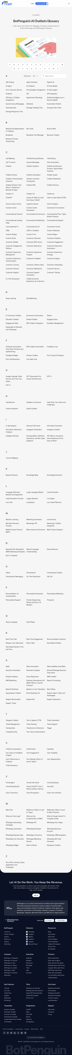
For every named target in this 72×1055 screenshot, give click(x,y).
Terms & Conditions (8, 1029)
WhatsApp (31, 932)
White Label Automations (55, 972)
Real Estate (29, 965)
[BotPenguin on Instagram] (7, 1032)
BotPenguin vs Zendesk (10, 972)
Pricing (50, 1014)
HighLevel (29, 1019)
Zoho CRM (29, 1014)
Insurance (28, 972)
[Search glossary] (43, 76)
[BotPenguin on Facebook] (4, 1032)
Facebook (31, 939)
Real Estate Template (10, 1012)
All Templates (51, 949)
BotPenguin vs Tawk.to (10, 965)
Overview (6, 988)
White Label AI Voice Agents (55, 963)
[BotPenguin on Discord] (25, 1032)
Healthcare (29, 958)
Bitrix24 (28, 1017)
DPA (41, 1029)
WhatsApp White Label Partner (56, 965)
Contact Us (7, 932)
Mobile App (7, 998)
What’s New (7, 944)
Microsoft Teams (33, 944)
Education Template (9, 1009)
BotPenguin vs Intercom (10, 960)
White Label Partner (53, 958)
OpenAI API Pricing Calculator (34, 993)
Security (6, 936)
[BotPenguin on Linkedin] (14, 1032)
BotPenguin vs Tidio (9, 963)
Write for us (7, 939)
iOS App (49, 920)
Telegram (31, 941)
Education (28, 960)
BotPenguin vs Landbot (10, 968)
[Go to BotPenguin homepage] (6, 3)
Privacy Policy (19, 1029)
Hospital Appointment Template (12, 1019)
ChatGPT (28, 1009)
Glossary (6, 941)
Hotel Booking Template (10, 1017)
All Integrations (30, 1021)
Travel (27, 968)
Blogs (49, 932)
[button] (69, 3)
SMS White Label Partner (55, 970)
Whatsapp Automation (54, 993)
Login (32, 3)
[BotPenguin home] (9, 908)
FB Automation (52, 990)
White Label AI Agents (54, 960)
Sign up (36, 895)
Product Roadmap (53, 941)
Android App (61, 920)
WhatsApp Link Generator (33, 988)
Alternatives (7, 975)
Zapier (28, 1012)
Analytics (6, 995)
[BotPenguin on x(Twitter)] (18, 1032)
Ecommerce (29, 963)
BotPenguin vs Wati (9, 970)
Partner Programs (9, 934)
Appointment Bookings (54, 995)
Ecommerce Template (10, 1014)
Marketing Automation (54, 988)
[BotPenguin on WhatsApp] (21, 1032)
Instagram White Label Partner (56, 968)
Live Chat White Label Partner (56, 975)
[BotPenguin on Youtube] (11, 1032)
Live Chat (6, 990)
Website (31, 936)
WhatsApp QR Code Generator (34, 990)
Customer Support (53, 998)
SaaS (27, 970)
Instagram (31, 934)
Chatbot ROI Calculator (54, 944)
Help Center (51, 936)
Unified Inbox (7, 993)
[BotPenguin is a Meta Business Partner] (11, 920)
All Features (7, 1000)
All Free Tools (51, 946)
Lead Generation (52, 1000)
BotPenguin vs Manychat (11, 958)
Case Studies (51, 934)
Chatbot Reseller (52, 977)
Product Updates (52, 939)
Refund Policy (34, 1029)
